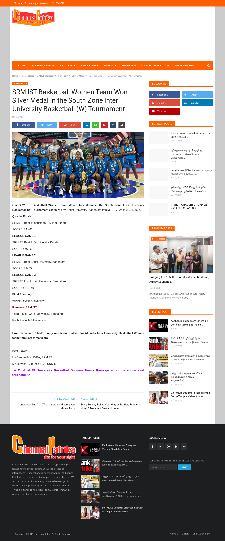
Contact (174, 533)
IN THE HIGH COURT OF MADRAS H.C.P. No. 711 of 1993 (189, 206)
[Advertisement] (149, 33)
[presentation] (200, 241)
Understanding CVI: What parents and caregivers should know (47, 406)
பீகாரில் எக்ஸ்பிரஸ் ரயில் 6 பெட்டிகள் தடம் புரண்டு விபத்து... (191, 135)
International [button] (41, 65)
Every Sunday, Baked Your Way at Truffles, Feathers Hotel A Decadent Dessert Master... (110, 406)
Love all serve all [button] (154, 65)
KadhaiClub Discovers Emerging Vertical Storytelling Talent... (189, 323)
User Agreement (201, 533)
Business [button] (128, 65)
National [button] (66, 65)
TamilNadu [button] (89, 65)
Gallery (185, 533)
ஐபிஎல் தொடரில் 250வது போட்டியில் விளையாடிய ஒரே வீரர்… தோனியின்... (189, 189)
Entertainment (185, 65)
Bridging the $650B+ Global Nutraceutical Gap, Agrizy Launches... (179, 279)
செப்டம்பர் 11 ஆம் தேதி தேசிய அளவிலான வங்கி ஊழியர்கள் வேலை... (190, 340)
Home (21, 65)
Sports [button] (109, 65)
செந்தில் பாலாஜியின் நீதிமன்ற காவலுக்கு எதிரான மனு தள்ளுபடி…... (191, 172)
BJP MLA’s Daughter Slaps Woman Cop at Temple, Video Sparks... (190, 394)
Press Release (27, 75)
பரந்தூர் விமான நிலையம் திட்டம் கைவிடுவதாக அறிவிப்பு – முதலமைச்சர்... (186, 377)
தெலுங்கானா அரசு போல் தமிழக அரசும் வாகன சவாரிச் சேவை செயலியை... (190, 357)
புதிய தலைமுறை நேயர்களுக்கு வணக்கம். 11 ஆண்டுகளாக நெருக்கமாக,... (186, 154)
